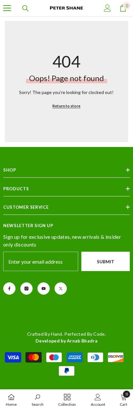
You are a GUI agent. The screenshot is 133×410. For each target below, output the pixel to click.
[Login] (107, 8)
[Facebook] (9, 288)
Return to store (66, 105)
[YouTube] (43, 288)
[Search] (25, 8)
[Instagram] (26, 288)
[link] (37, 400)
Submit (105, 261)
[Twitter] (61, 288)
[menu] (7, 8)
